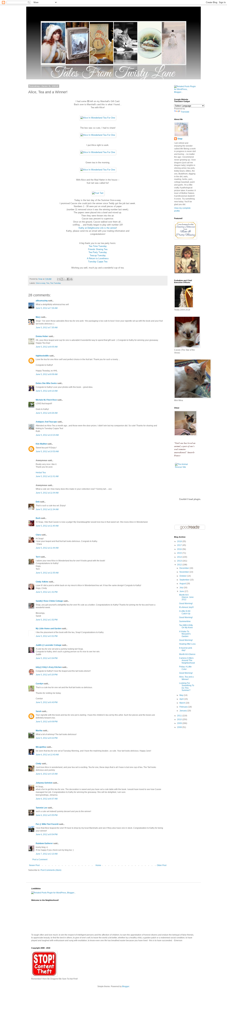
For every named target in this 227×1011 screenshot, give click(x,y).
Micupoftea (41, 747)
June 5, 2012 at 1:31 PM (46, 592)
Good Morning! (186, 603)
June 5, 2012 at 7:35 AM (46, 327)
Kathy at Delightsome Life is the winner (97, 228)
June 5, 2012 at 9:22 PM (46, 738)
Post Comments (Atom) (51, 870)
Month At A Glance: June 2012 (186, 597)
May (181, 695)
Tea (47, 283)
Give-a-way (40, 283)
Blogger (125, 986)
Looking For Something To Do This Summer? (186, 686)
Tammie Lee (41, 808)
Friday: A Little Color (185, 668)
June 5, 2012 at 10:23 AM (47, 435)
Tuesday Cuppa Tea (97, 261)
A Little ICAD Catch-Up (184, 612)
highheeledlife (42, 356)
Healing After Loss (187, 644)
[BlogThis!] (61, 279)
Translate (185, 112)
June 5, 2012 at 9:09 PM (46, 721)
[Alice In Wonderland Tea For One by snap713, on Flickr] (97, 117)
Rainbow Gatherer (44, 843)
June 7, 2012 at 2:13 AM (46, 854)
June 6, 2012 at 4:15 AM (46, 774)
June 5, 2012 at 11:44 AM (47, 548)
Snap (179, 139)
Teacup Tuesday (98, 255)
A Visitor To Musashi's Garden (185, 633)
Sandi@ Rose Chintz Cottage (49, 601)
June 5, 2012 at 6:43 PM (46, 702)
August (182, 583)
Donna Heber (42, 336)
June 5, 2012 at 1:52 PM (46, 620)
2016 (179, 549)
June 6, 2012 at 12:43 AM (47, 754)
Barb (38, 518)
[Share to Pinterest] (71, 279)
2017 (179, 545)
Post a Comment (39, 859)
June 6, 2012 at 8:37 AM (46, 799)
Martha (39, 730)
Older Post (161, 865)
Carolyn (39, 683)
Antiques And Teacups (46, 422)
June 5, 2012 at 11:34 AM (47, 509)
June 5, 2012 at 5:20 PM (46, 675)
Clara (38, 535)
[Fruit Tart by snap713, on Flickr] (97, 193)
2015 (179, 553)
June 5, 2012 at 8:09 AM (46, 374)
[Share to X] (65, 279)
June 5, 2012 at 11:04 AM (47, 493)
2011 (179, 715)
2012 (179, 564)
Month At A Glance (187, 654)
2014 (179, 557)
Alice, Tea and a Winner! (186, 678)
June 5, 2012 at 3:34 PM (46, 658)
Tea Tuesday (55, 283)
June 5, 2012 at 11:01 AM (47, 476)
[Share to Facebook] (68, 279)
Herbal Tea (41, 472)
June (181, 591)
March (182, 703)
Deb (38, 502)
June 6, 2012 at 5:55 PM (46, 815)
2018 (179, 541)
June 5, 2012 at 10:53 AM (47, 451)
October (183, 576)
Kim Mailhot (41, 444)
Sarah (38, 711)
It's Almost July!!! (186, 607)
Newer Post (34, 865)
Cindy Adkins (42, 582)
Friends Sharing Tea (97, 249)
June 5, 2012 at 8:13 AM (46, 391)
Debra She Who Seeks (46, 383)
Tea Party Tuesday (98, 252)
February (183, 707)
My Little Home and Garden (48, 628)
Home (98, 865)
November (184, 572)
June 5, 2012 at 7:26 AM (46, 308)
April (181, 699)
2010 (179, 719)
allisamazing (42, 301)
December (184, 568)
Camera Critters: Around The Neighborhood (187, 660)
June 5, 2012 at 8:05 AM (46, 347)
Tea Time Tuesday (98, 246)
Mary (38, 317)
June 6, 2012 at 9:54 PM (46, 834)
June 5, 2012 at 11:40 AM (47, 526)
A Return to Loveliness (98, 258)
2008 (179, 727)
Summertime (185, 621)
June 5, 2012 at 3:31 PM (46, 636)
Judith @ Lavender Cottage (48, 645)
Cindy (38, 763)
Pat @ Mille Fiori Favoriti (47, 824)
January (183, 711)
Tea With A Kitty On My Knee (186, 626)
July (181, 587)
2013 (179, 561)
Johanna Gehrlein (44, 783)
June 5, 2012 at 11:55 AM (47, 573)
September (184, 580)
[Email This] (58, 279)
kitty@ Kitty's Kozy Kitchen (49, 667)
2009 (179, 723)
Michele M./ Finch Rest (46, 400)
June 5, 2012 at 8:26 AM (46, 413)
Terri (38, 557)
